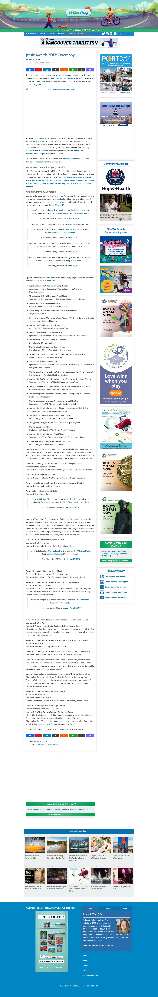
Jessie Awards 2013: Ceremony (50, 55)
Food (42, 33)
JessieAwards (49, 277)
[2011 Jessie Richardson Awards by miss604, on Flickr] (60, 111)
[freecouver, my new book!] (51, 971)
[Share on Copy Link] (81, 69)
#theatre (85, 599)
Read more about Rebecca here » (98, 945)
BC (38, 742)
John (63, 199)
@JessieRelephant (56, 554)
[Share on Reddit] (64, 69)
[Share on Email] (55, 69)
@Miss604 (67, 229)
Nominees (41, 81)
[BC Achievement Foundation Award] (116, 316)
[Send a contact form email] (119, 34)
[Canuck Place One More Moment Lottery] (116, 372)
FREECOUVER (80, 30)
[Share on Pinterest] (38, 69)
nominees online (70, 158)
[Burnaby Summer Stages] (116, 279)
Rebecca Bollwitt (34, 60)
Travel (51, 33)
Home (85, 955)
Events (61, 33)
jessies (49, 745)
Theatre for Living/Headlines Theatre (78, 180)
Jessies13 (60, 205)
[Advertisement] (60, 776)
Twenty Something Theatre (60, 183)
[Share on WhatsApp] (73, 69)
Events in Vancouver (90, 975)
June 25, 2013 (74, 218)
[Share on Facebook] (30, 69)
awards (43, 745)
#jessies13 (78, 210)
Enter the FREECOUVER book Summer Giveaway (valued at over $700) (58, 809)
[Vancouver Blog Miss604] (79, 11)
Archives (123, 908)
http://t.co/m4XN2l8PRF (64, 232)
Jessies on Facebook (34, 162)
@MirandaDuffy (83, 551)
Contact (82, 33)
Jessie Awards (77, 171)
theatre (55, 745)
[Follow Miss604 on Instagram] (107, 34)
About (71, 33)
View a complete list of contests (59, 815)
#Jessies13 (41, 260)
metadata (60, 739)
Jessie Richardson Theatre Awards (62, 78)
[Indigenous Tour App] (116, 207)
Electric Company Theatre (37, 183)
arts (38, 745)
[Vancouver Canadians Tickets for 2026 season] (79, 42)
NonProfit (31, 33)
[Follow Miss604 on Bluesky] (103, 34)
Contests (106, 908)
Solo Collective (54, 180)
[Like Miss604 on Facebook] (115, 34)
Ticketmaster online (34, 141)
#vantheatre (48, 210)
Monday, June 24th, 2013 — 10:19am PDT (40, 63)
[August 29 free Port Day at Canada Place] (116, 74)
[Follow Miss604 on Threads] (111, 34)
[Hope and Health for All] (116, 180)
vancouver (43, 742)
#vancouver (55, 603)
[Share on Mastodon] (90, 69)
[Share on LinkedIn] (47, 69)
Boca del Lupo (79, 183)
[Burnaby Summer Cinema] (116, 249)
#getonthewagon (82, 213)
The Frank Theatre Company (70, 177)
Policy (85, 970)
